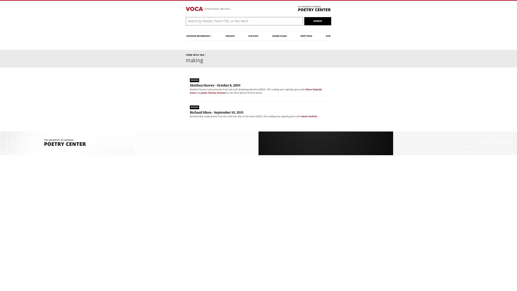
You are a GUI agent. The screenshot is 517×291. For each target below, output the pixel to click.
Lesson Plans (279, 36)
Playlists (253, 36)
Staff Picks (306, 36)
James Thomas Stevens (213, 93)
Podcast (230, 36)
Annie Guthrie (309, 116)
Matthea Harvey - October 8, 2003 (215, 85)
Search (317, 21)
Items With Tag (195, 55)
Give (328, 36)
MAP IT (506, 143)
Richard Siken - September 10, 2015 (216, 112)
